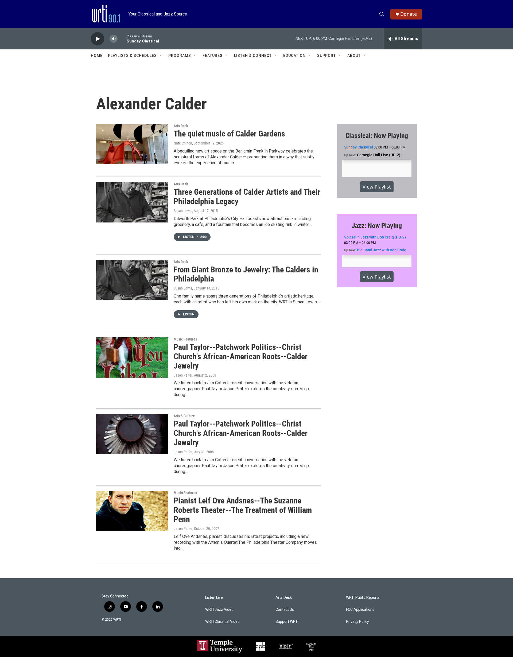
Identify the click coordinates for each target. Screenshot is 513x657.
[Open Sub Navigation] (161, 55)
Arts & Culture (184, 416)
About (354, 55)
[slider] (122, 38)
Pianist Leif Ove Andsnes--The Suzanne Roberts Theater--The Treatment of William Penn (243, 510)
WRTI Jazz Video (219, 610)
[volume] (113, 39)
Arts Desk (181, 126)
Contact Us (284, 610)
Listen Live (214, 598)
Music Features (185, 339)
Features (213, 55)
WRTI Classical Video (222, 622)
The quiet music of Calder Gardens (229, 133)
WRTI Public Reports (363, 598)
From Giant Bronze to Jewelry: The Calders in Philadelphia (246, 274)
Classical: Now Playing (376, 136)
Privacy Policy (357, 622)
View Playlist (377, 186)
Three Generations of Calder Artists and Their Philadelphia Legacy (247, 196)
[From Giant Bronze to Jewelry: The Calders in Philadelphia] (132, 280)
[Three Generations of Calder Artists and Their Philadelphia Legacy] (132, 202)
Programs (179, 55)
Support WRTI (286, 622)
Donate (408, 14)
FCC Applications (360, 610)
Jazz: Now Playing (377, 226)
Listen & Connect (253, 55)
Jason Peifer (183, 375)
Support (326, 55)
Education (294, 55)
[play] (97, 39)
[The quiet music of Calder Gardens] (132, 144)
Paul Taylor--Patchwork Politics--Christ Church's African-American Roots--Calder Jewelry (241, 356)
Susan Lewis (183, 211)
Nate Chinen (183, 143)
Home (97, 55)
